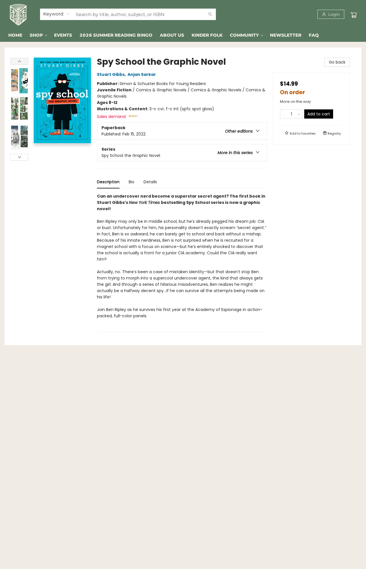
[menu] (183, 35)
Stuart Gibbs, (112, 74)
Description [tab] (108, 182)
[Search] (210, 14)
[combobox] (56, 14)
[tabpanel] (182, 262)
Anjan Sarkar (142, 74)
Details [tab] (150, 182)
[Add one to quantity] (299, 114)
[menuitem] (15, 35)
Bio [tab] (131, 182)
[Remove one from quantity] (283, 114)
